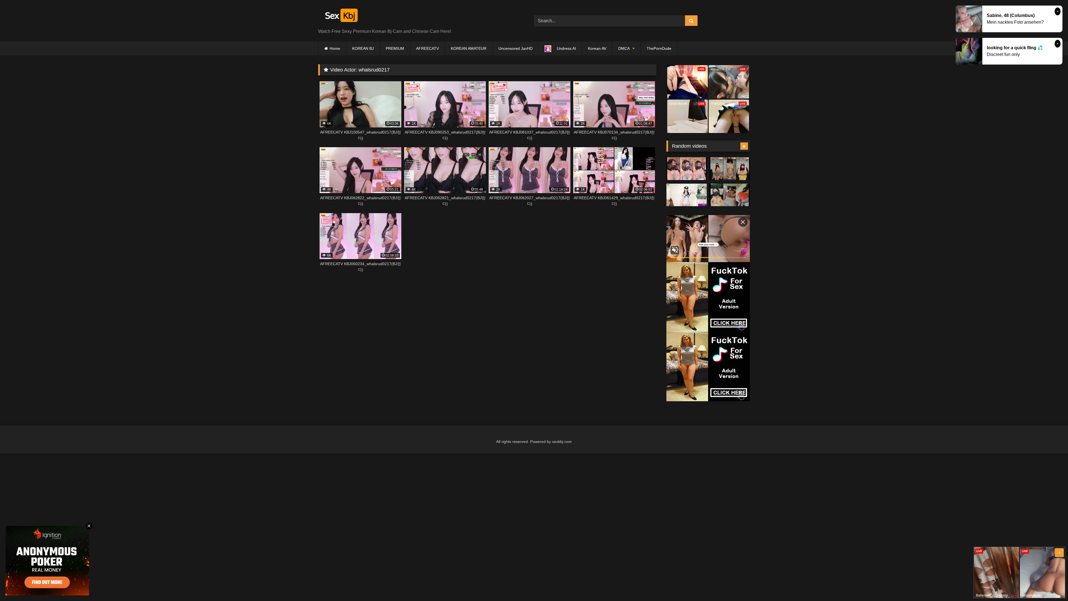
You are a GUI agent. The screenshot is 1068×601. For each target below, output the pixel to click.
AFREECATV (427, 48)
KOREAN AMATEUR (468, 48)
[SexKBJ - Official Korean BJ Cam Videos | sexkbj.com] (340, 16)
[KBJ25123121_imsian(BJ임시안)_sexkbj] (686, 168)
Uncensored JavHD (515, 48)
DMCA (624, 48)
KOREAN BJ (363, 48)
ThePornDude (659, 48)
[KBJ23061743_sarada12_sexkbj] (729, 168)
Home (335, 48)
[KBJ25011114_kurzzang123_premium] (729, 195)
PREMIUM (395, 48)
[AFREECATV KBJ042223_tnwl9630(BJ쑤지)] (686, 195)
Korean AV (597, 48)
